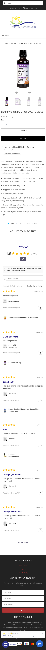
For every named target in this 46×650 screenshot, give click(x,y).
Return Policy (23, 573)
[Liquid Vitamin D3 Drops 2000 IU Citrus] (23, 68)
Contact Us (23, 566)
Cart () (27, 8)
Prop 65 (23, 569)
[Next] (29, 92)
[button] (39, 253)
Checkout (34, 8)
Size (2, 120)
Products (13, 43)
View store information (12, 153)
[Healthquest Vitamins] (23, 22)
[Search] (5, 3)
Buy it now (23, 138)
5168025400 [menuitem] (13, 8)
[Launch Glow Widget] (5, 644)
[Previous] (16, 92)
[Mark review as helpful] (40, 307)
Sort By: (29, 286)
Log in (20, 8)
